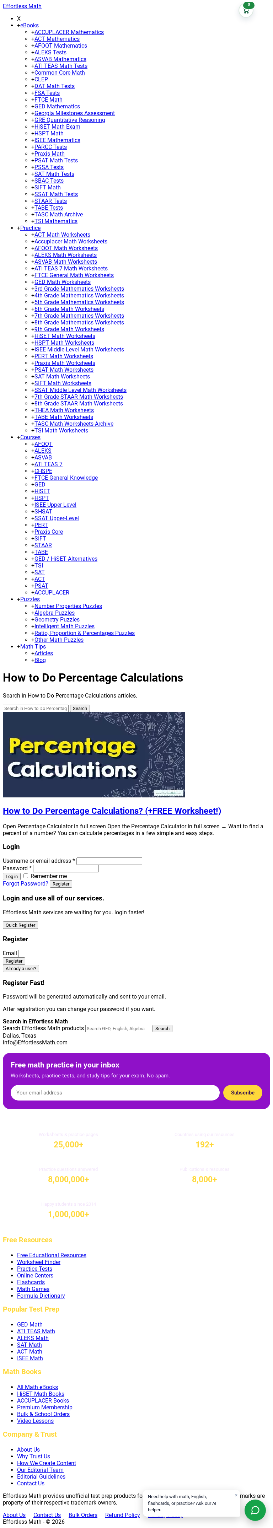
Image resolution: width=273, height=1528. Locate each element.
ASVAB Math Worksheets (65, 261)
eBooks (29, 25)
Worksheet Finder (38, 1262)
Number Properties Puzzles (68, 606)
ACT (39, 579)
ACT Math (29, 1351)
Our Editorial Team (40, 1470)
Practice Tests (34, 1268)
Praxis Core (48, 531)
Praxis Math (49, 153)
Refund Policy (122, 1515)
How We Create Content (46, 1463)
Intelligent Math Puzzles (64, 626)
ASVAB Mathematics (60, 59)
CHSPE (43, 471)
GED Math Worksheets (62, 282)
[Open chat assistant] (255, 1510)
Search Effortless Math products (43, 1028)
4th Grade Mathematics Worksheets (79, 295)
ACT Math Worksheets (62, 234)
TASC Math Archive (58, 214)
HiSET (42, 491)
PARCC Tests (50, 147)
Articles (43, 653)
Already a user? (21, 968)
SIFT (40, 538)
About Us (28, 1449)
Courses (30, 437)
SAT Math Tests (54, 174)
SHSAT (43, 511)
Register (61, 884)
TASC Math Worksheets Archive (73, 423)
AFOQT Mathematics (60, 45)
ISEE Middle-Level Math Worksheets (79, 349)
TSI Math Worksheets (61, 430)
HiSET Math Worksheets (64, 336)
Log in (12, 876)
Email (10, 953)
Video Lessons (35, 1420)
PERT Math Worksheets (63, 356)
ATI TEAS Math (36, 1331)
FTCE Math (48, 99)
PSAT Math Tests (56, 160)
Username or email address (39, 860)
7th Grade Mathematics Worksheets (79, 315)
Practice (30, 228)
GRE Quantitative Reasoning (69, 120)
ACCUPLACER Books (43, 1400)
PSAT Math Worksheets (63, 369)
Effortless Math (22, 6)
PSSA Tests (49, 167)
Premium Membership (45, 1407)
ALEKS (43, 450)
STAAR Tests (50, 201)
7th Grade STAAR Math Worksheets (78, 396)
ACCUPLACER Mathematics (69, 32)
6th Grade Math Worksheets (69, 309)
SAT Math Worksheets (62, 376)
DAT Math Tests (54, 86)
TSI (38, 565)
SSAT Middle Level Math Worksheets (80, 390)
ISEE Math (30, 1358)
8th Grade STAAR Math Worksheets (78, 403)
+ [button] (18, 25)
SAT (39, 572)
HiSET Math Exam (57, 126)
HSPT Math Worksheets (64, 342)
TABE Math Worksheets (63, 417)
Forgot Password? (25, 883)
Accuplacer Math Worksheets (70, 241)
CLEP (41, 79)
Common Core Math (59, 72)
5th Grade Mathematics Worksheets (79, 302)
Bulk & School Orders (43, 1414)
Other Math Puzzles (59, 639)
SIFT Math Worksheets (62, 383)
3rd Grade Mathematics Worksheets (79, 288)
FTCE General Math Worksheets (74, 275)
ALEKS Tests (50, 52)
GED (40, 484)
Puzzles (30, 599)
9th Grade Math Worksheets (69, 329)
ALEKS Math (33, 1338)
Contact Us (30, 1483)
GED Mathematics (57, 106)
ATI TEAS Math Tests (60, 66)
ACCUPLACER (51, 592)
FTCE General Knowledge (66, 477)
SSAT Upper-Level (56, 518)
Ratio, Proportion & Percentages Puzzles (84, 633)
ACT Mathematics (57, 39)
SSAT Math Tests (56, 194)
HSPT (41, 498)
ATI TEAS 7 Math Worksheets (71, 268)
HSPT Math (49, 133)
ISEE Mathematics (57, 140)
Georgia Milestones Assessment (74, 113)
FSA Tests (47, 93)
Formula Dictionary (41, 1295)
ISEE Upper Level (55, 504)
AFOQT (43, 444)
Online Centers (35, 1275)
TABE (41, 552)
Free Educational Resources (51, 1255)
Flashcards (31, 1282)
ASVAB (43, 457)
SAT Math (29, 1344)
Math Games (33, 1289)
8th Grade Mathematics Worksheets (79, 322)
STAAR (43, 545)
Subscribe (243, 1092)
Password (17, 868)
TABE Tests (48, 207)
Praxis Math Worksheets (64, 363)
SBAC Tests (49, 180)
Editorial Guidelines (41, 1476)
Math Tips (33, 646)
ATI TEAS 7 (48, 464)
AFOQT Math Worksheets (66, 248)
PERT (41, 525)
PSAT (41, 585)
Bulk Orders (83, 1515)
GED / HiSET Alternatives (65, 558)
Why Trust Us (33, 1456)
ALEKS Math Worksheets (65, 255)
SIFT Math (47, 187)
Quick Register (20, 925)
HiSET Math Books (40, 1393)
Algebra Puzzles (54, 612)
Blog (40, 660)
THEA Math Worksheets (64, 410)
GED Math (30, 1324)
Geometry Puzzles (57, 619)
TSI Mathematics (55, 221)
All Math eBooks (37, 1387)
